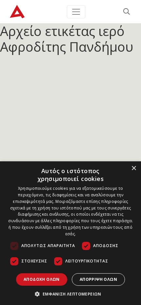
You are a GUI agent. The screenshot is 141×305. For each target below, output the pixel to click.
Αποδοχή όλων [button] (42, 279)
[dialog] (70, 233)
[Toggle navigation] (76, 11)
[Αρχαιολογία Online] (17, 12)
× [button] (133, 168)
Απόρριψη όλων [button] (98, 279)
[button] (70, 294)
